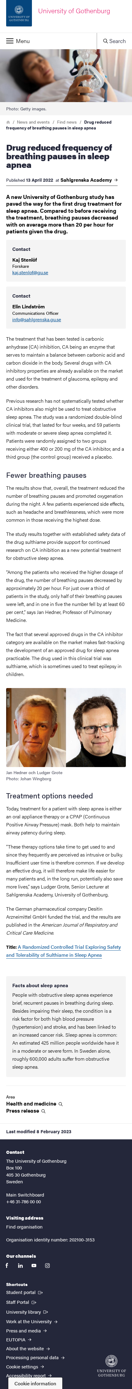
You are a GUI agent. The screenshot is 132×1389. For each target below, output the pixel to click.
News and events (33, 122)
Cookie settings (22, 1366)
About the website (25, 1348)
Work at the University (29, 1321)
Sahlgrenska (86, 180)
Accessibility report (26, 1375)
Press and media (24, 1330)
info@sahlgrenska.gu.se (36, 320)
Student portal (25, 1291)
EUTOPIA (16, 1339)
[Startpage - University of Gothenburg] (111, 1365)
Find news (67, 122)
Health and (31, 1103)
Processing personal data (33, 1357)
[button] (48, 41)
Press (23, 1111)
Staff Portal (21, 1301)
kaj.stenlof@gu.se (30, 272)
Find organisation (24, 1226)
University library (27, 1311)
